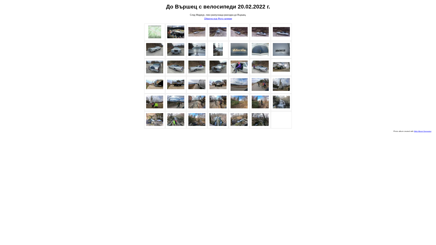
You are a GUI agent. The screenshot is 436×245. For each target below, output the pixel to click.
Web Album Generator (422, 131)
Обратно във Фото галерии (218, 18)
